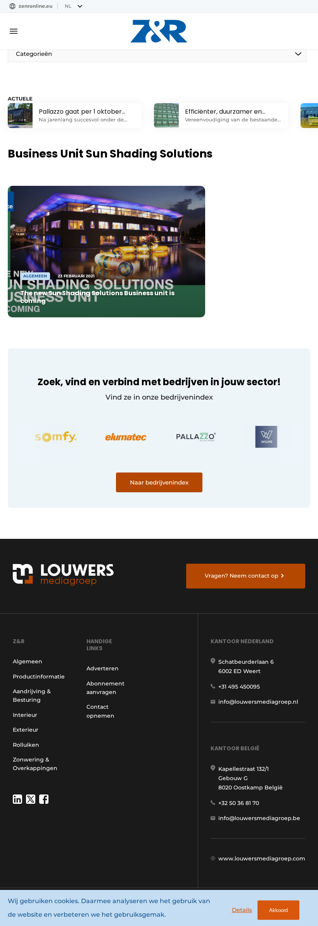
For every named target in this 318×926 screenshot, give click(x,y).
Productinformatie (39, 676)
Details (242, 910)
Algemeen (27, 661)
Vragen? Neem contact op (241, 575)
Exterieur (25, 729)
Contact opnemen (100, 711)
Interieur (25, 714)
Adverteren (102, 668)
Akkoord (278, 910)
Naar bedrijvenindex (159, 482)
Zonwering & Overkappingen (35, 764)
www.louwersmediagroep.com (261, 858)
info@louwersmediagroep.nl (258, 701)
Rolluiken (26, 744)
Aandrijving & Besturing (32, 695)
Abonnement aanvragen (105, 688)
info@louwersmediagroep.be (259, 818)
